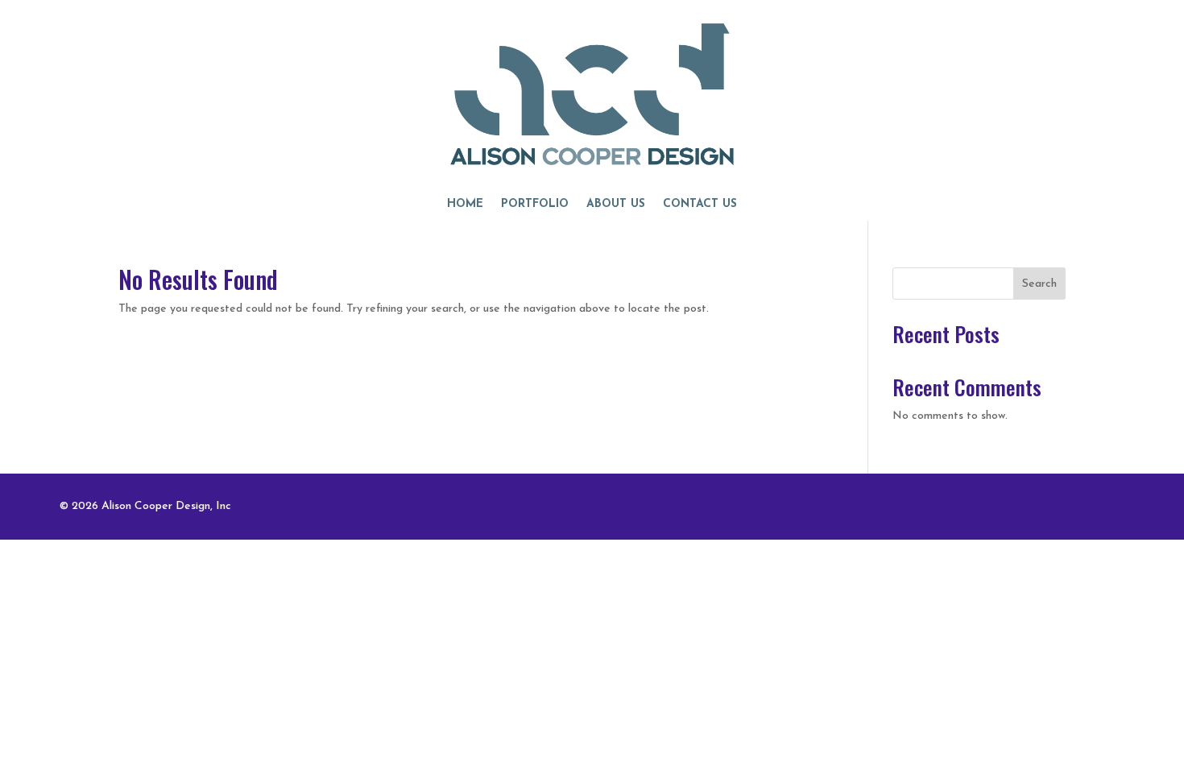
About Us (615, 204)
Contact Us (700, 204)
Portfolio (535, 204)
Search (1039, 284)
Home (465, 204)
